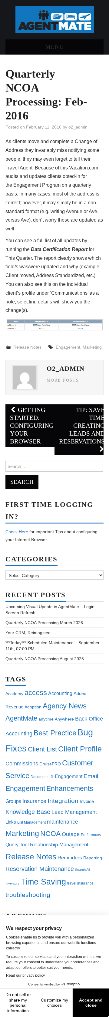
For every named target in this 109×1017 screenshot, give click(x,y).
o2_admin (78, 127)
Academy (14, 693)
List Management (31, 822)
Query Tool (17, 844)
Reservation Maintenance (39, 868)
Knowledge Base (27, 811)
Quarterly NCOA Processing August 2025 (44, 658)
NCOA (50, 834)
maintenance (62, 822)
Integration (63, 800)
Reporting (92, 857)
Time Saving (43, 881)
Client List (42, 749)
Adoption (33, 706)
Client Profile (80, 749)
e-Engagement (66, 776)
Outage (71, 834)
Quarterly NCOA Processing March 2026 (44, 622)
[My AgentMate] (54, 19)
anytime (46, 719)
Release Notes (27, 347)
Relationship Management (59, 845)
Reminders (70, 858)
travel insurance (80, 883)
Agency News (65, 706)
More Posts (63, 380)
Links (10, 822)
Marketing (92, 347)
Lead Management (74, 812)
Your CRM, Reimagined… (30, 632)
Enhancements (69, 788)
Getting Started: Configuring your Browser (32, 425)
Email (91, 776)
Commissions (21, 763)
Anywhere (64, 719)
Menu (54, 47)
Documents (40, 777)
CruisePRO (50, 763)
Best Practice (55, 733)
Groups (13, 801)
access (36, 692)
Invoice (87, 801)
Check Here (16, 531)
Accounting (60, 693)
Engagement (68, 347)
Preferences (91, 835)
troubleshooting (27, 894)
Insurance (34, 801)
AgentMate (21, 718)
